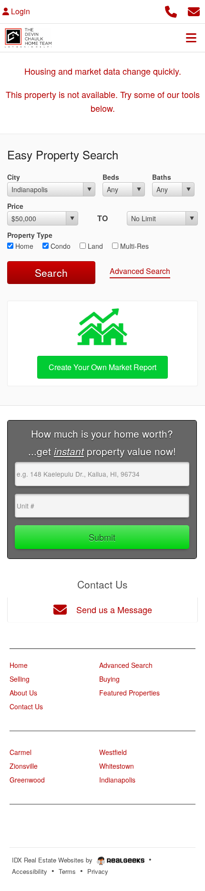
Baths (161, 177)
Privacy (97, 871)
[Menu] (191, 37)
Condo (60, 246)
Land (94, 246)
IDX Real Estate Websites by (53, 859)
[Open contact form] (194, 10)
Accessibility (29, 871)
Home (23, 246)
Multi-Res (133, 246)
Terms (67, 871)
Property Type (29, 235)
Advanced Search (140, 270)
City (13, 177)
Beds (110, 177)
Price (15, 206)
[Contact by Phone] (171, 10)
